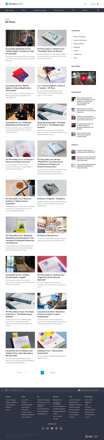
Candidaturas (77, 54)
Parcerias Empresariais (43, 411)
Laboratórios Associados (43, 402)
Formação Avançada (26, 412)
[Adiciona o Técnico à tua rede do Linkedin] (47, 428)
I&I (38, 396)
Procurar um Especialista (59, 406)
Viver (73, 10)
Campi (86, 404)
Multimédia (77, 47)
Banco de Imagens (57, 416)
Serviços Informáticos (74, 409)
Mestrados (24, 402)
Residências (72, 417)
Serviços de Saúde (73, 412)
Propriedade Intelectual (43, 409)
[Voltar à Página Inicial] (6, 390)
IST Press (10, 22)
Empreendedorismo (42, 414)
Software (55, 414)
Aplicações (93, 4)
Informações (88, 396)
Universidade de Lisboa (31, 434)
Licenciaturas (25, 400)
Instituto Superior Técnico (19, 434)
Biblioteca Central (57, 400)
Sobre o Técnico (9, 10)
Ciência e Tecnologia (79, 36)
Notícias (85, 10)
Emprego (55, 418)
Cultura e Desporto (79, 43)
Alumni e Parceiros (59, 10)
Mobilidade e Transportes (75, 404)
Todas (75, 58)
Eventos (76, 50)
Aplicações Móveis (73, 402)
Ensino (23, 10)
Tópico (7, 19)
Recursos (55, 396)
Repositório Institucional (59, 409)
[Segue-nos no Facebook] (43, 428)
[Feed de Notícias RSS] (61, 428)
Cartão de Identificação (74, 400)
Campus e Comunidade (80, 40)
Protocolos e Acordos (74, 407)
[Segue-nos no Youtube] (52, 428)
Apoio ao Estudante (26, 417)
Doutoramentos (25, 407)
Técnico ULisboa (15, 4)
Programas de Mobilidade (28, 414)
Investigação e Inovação (40, 10)
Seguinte (53, 372)
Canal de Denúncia (89, 414)
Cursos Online (25, 409)
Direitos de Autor (89, 412)
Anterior (19, 372)
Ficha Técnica (88, 407)
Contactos (87, 417)
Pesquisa (97, 10)
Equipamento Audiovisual (59, 411)
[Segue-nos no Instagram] (56, 428)
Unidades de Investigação (43, 400)
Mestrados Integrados (27, 404)
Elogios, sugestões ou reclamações (89, 390)
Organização (88, 402)
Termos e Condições (90, 409)
